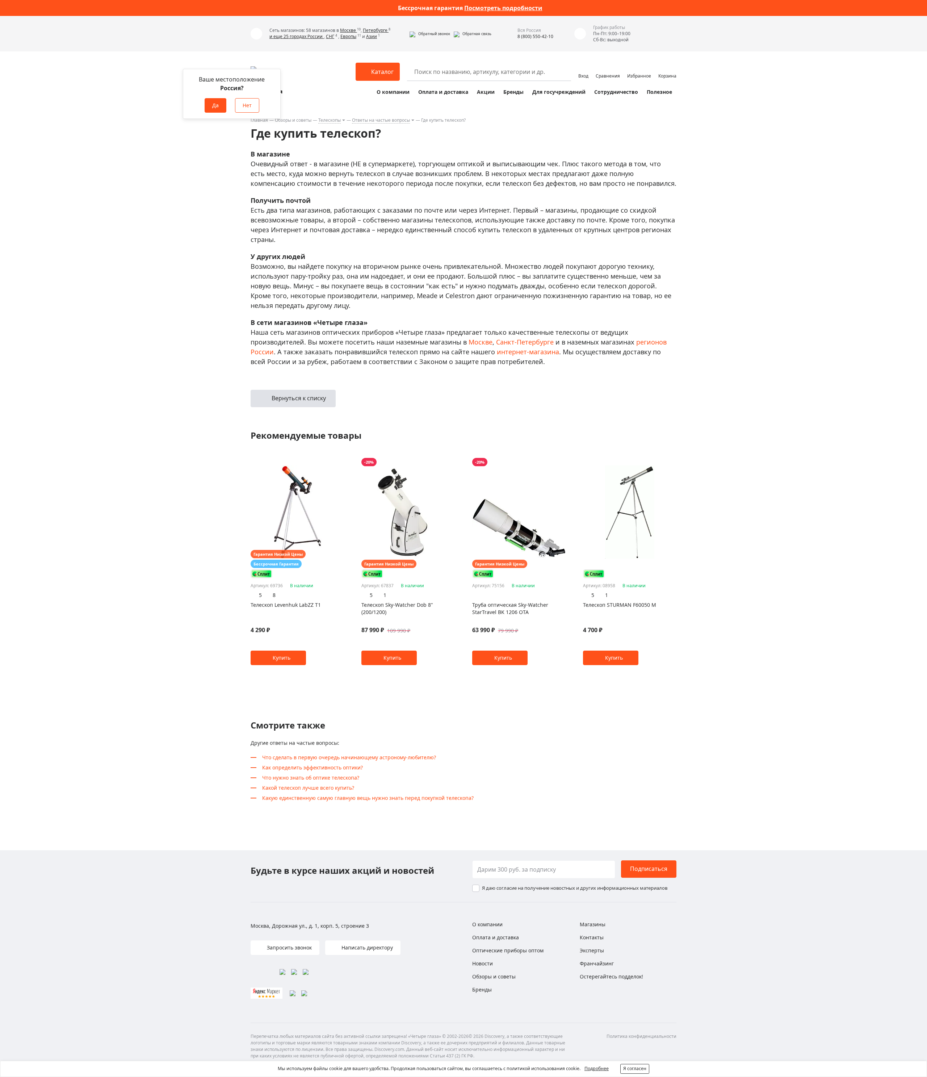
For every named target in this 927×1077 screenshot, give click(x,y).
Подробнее (596, 1068)
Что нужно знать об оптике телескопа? (310, 777)
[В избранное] (331, 462)
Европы (348, 36)
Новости (482, 963)
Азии (371, 36)
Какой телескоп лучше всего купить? (308, 787)
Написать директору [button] (366, 947)
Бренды (513, 91)
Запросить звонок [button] (288, 947)
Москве (348, 30)
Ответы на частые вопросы (381, 120)
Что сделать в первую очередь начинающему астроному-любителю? (349, 757)
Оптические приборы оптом (508, 950)
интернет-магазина (528, 351)
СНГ (330, 36)
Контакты (592, 937)
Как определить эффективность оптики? (312, 767)
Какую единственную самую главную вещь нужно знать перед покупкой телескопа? (368, 797)
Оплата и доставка (443, 91)
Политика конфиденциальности (641, 1036)
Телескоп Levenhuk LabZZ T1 (286, 604)
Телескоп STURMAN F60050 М (619, 604)
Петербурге (376, 30)
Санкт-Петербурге (525, 342)
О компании (393, 91)
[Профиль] (583, 68)
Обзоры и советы (293, 120)
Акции (486, 91)
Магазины (592, 924)
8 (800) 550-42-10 (535, 36)
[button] (430, 33)
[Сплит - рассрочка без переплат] (261, 573)
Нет (247, 105)
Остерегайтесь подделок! (611, 976)
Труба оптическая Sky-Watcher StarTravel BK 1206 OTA (510, 608)
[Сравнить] (340, 462)
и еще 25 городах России (296, 36)
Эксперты (592, 950)
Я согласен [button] (634, 1068)
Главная (259, 120)
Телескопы (329, 120)
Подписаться (648, 869)
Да (215, 105)
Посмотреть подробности (503, 8)
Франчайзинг (597, 963)
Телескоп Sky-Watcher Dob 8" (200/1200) (397, 608)
